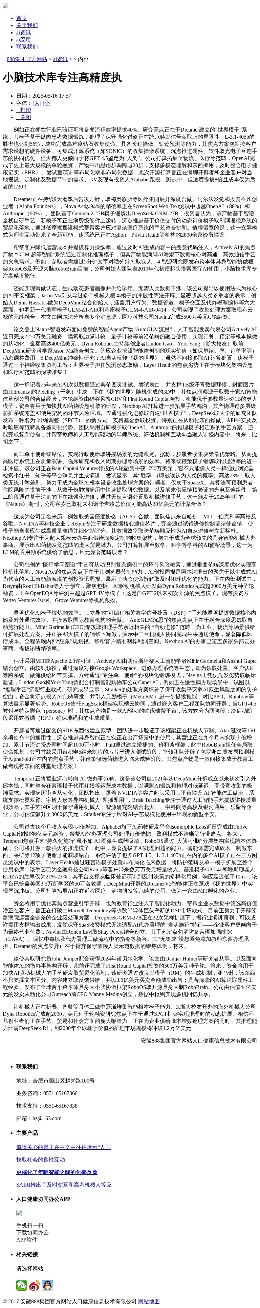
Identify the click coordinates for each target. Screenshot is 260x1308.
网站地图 (149, 1301)
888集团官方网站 (27, 59)
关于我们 (27, 25)
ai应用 (23, 39)
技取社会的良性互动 (40, 1160)
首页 (21, 18)
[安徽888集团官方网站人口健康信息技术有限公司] (5, 6)
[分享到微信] (21, 1285)
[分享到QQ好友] (47, 1285)
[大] (36, 103)
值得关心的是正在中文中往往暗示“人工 (63, 1147)
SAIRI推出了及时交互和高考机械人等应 (64, 1185)
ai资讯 (23, 32)
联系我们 (27, 46)
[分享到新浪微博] (34, 1285)
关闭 (23, 117)
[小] (47, 103)
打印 (23, 110)
